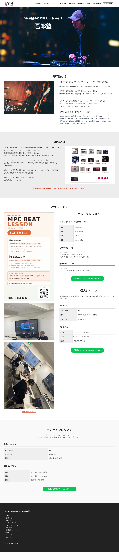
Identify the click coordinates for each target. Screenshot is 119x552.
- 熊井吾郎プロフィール (12, 530)
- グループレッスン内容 (12, 525)
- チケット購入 (9, 535)
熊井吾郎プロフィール (83, 3)
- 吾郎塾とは (8, 518)
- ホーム (7, 515)
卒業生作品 (72, 3)
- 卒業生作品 (8, 527)
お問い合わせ (97, 3)
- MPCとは (8, 520)
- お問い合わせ (9, 537)
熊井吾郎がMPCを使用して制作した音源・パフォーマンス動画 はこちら (59, 188)
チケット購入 (108, 3)
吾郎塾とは (38, 3)
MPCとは (46, 3)
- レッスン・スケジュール (12, 523)
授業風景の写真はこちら (29, 412)
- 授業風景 (8, 532)
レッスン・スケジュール (59, 3)
